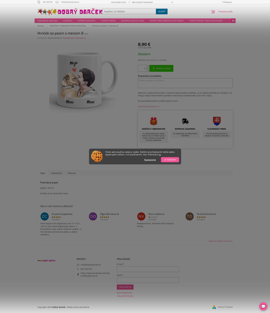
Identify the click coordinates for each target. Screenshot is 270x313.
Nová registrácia (124, 292)
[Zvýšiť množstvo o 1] (148, 66)
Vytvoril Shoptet (225, 307)
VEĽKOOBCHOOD (118, 2)
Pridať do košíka (163, 68)
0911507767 (86, 269)
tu (160, 154)
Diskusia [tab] (72, 173)
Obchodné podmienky (142, 2)
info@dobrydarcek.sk (91, 264)
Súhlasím (171, 159)
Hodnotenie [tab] (56, 173)
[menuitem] (47, 20)
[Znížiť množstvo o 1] (148, 70)
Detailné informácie (147, 106)
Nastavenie (150, 159)
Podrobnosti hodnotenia (74, 38)
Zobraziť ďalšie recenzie (220, 241)
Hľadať (161, 11)
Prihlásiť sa (125, 287)
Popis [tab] (42, 173)
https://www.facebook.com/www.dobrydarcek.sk (95, 274)
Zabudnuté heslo (125, 296)
